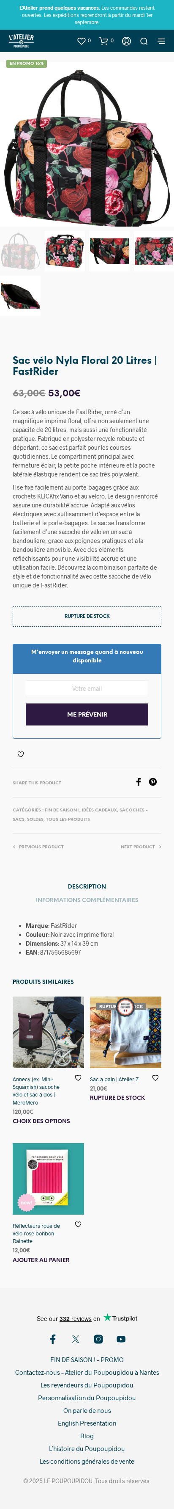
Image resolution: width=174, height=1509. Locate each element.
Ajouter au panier (41, 1260)
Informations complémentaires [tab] (87, 900)
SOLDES (35, 819)
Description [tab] (87, 887)
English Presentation (87, 1423)
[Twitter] (76, 1339)
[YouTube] (121, 1339)
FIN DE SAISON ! (62, 810)
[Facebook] (141, 783)
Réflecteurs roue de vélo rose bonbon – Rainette (36, 1233)
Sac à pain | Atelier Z (114, 1079)
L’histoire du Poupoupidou (87, 1448)
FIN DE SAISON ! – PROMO (87, 1359)
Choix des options (41, 1121)
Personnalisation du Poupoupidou (87, 1397)
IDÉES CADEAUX (99, 810)
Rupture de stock (117, 1098)
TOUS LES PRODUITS (68, 819)
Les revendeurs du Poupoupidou (87, 1385)
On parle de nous (87, 1410)
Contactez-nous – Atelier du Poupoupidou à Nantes (87, 1372)
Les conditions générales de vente (87, 1461)
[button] (83, 40)
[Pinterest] (155, 783)
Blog (87, 1436)
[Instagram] (98, 1339)
